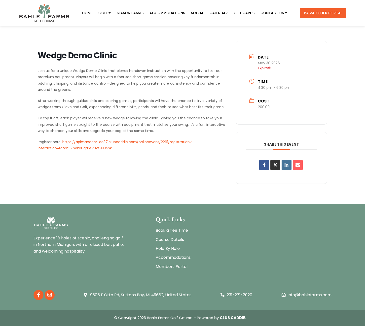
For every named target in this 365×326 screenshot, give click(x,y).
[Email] (298, 165)
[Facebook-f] (38, 295)
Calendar (219, 12)
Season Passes (130, 12)
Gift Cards (244, 12)
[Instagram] (50, 295)
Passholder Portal (323, 13)
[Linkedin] (287, 165)
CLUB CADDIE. (233, 317)
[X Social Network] (275, 165)
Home (87, 12)
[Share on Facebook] (264, 165)
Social (197, 12)
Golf (103, 12)
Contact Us (272, 12)
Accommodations (167, 12)
